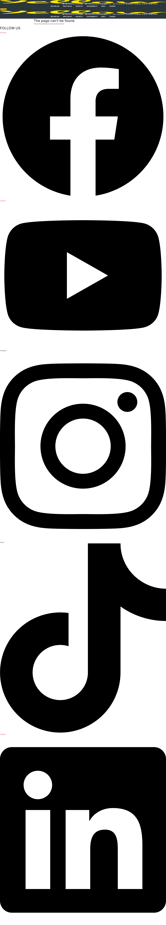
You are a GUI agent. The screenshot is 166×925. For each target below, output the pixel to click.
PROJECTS (79, 6)
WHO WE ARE (55, 6)
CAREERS (112, 6)
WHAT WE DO (67, 6)
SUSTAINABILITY (92, 6)
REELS (103, 6)
